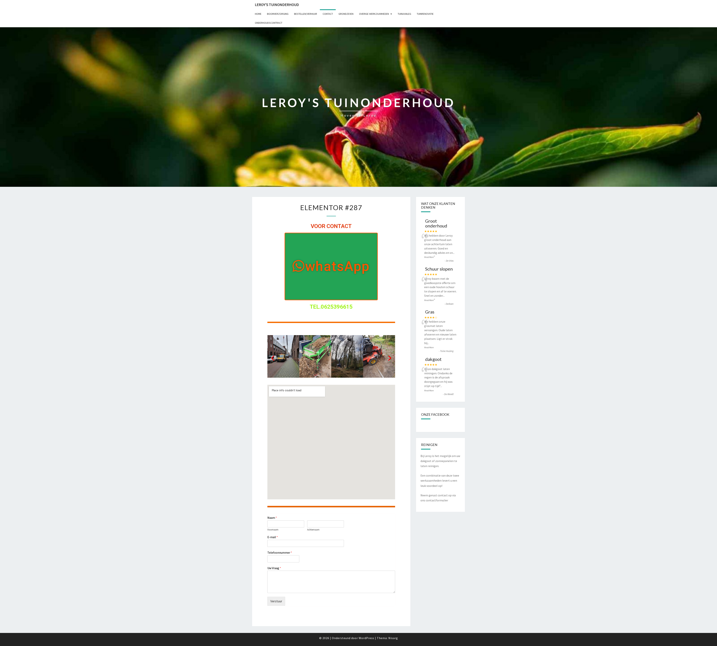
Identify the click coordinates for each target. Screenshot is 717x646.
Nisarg (393, 638)
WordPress (366, 638)
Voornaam (272, 529)
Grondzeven (346, 13)
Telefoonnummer (279, 552)
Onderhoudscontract (268, 22)
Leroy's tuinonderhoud (277, 4)
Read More (429, 257)
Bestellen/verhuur (305, 13)
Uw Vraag (274, 568)
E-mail (272, 537)
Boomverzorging (277, 13)
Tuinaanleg (404, 13)
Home (258, 13)
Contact (328, 13)
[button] (331, 266)
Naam (272, 517)
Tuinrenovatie (425, 13)
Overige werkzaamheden (374, 13)
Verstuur (276, 601)
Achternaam (313, 529)
